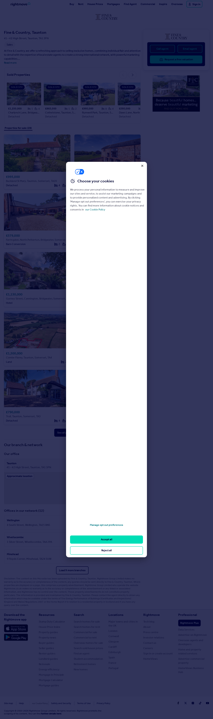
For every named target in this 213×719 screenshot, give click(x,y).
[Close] (142, 165)
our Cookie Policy (95, 209)
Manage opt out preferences (106, 525)
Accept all (106, 539)
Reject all (106, 550)
